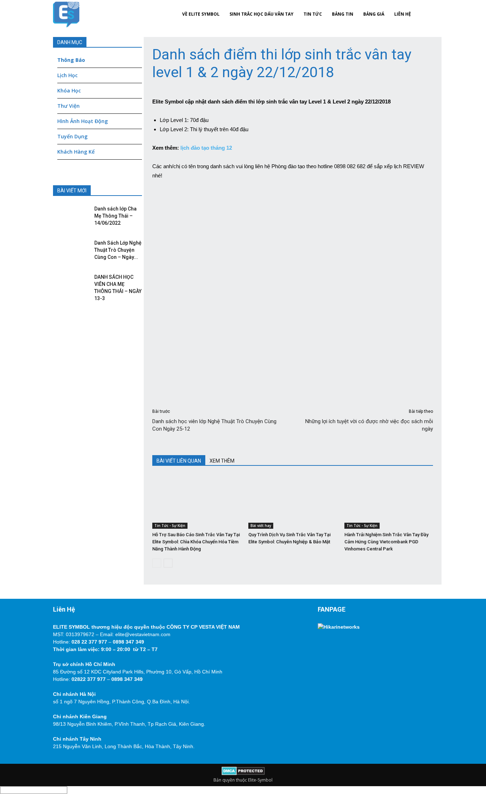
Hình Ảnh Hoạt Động (82, 121)
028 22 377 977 (89, 642)
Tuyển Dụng (72, 136)
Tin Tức (312, 14)
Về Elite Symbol (201, 14)
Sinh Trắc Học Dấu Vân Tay (261, 14)
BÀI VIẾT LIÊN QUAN (179, 461)
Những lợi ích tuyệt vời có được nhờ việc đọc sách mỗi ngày (369, 425)
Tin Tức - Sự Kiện (169, 525)
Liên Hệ (402, 14)
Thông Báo (71, 60)
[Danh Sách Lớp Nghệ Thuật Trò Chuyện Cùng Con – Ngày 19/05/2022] (69, 250)
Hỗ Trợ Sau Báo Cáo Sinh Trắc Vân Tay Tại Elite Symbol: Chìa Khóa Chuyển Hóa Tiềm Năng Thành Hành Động (196, 541)
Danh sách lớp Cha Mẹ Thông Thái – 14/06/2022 (115, 216)
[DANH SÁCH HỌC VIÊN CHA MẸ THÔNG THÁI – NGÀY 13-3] (69, 284)
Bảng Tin (342, 14)
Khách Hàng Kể (76, 151)
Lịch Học (67, 75)
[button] (424, 14)
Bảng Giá (373, 14)
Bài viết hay (260, 525)
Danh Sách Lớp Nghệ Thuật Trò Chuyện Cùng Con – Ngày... (118, 250)
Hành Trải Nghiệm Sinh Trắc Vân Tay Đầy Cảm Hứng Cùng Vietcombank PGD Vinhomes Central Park (386, 541)
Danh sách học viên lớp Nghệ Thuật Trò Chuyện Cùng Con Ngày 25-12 (214, 425)
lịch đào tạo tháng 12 (205, 148)
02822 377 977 (89, 679)
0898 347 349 (128, 642)
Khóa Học (69, 90)
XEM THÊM (222, 461)
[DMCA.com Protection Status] (243, 774)
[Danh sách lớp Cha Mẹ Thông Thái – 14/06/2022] (69, 216)
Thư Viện (68, 105)
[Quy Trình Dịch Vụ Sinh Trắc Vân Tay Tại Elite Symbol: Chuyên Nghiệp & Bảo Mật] (292, 502)
